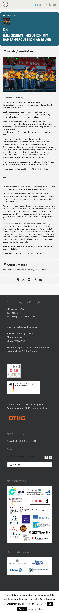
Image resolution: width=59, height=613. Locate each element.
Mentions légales (15, 347)
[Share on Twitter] (23, 279)
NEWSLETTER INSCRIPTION (21, 441)
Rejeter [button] (22, 609)
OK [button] (50, 604)
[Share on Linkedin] (29, 279)
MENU (48, 4)
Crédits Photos (29, 351)
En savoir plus (35, 609)
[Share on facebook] (17, 279)
